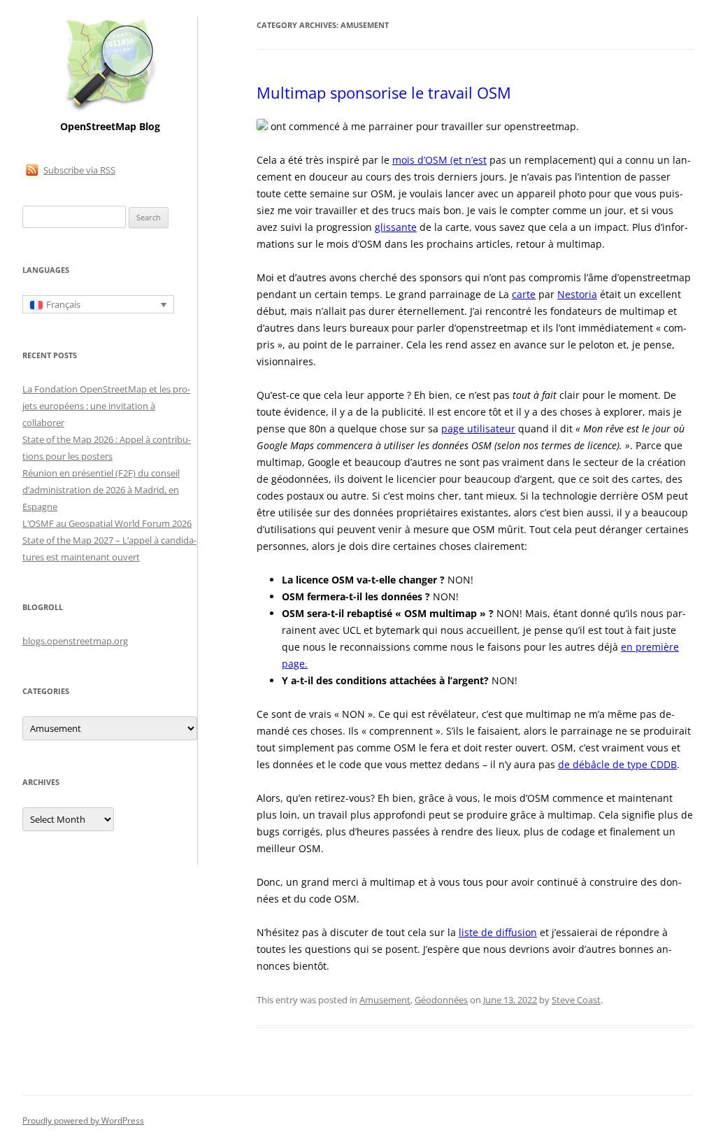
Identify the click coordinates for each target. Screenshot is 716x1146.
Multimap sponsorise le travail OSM (384, 92)
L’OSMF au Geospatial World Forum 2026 (107, 523)
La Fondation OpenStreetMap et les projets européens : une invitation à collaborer (106, 406)
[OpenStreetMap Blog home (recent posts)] (110, 110)
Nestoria (577, 294)
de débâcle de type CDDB (617, 764)
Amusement (384, 999)
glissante (396, 227)
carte (524, 294)
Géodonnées (441, 999)
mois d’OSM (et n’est (439, 160)
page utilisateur (478, 428)
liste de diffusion (498, 932)
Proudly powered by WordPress (83, 1120)
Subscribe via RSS (79, 170)
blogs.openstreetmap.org (75, 641)
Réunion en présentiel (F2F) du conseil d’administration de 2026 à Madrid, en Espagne (101, 490)
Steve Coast (576, 999)
